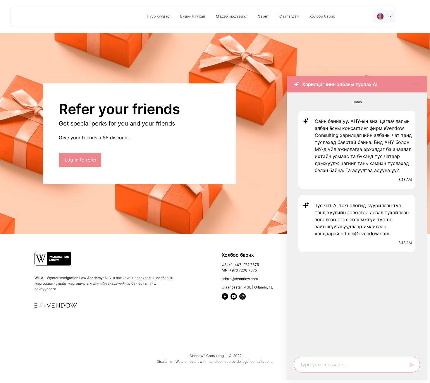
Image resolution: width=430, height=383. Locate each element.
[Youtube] (234, 296)
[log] (357, 222)
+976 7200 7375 (243, 270)
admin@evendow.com (240, 278)
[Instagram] (242, 296)
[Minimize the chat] (415, 84)
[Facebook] (225, 296)
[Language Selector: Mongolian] (384, 16)
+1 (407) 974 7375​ (243, 264)
